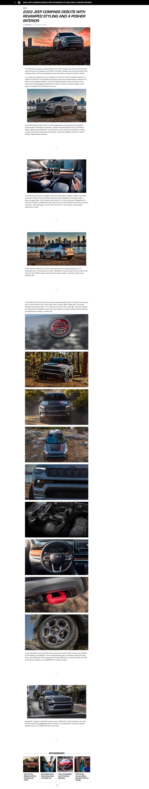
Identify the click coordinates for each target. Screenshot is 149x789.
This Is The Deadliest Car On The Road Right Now (65, 776)
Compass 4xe (42, 724)
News (25, 8)
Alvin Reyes (28, 24)
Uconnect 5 (41, 84)
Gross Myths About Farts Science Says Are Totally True (47, 776)
